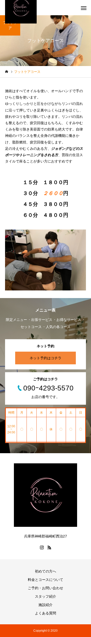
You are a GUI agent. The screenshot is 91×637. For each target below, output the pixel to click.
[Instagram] (41, 547)
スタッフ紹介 (45, 596)
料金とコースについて (45, 580)
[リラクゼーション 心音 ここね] (45, 495)
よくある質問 (45, 613)
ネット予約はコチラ (45, 358)
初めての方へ (45, 571)
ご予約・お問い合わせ (45, 588)
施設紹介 (45, 605)
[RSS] (49, 547)
